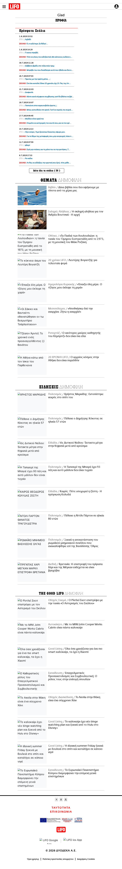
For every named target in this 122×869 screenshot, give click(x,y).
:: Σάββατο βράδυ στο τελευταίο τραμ (39, 66)
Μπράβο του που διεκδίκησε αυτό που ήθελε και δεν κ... (50, 70)
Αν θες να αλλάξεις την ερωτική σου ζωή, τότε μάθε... (49, 163)
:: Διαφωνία (28, 92)
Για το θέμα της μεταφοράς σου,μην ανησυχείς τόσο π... (50, 136)
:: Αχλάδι (27, 39)
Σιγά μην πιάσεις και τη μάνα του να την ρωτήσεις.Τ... (48, 149)
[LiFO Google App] (49, 841)
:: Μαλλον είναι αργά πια (34, 119)
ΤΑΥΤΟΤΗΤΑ (61, 807)
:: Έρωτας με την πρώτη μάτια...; (37, 79)
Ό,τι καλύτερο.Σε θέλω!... (37, 44)
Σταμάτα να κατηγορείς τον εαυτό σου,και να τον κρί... (49, 123)
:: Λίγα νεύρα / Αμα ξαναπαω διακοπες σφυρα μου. (44, 132)
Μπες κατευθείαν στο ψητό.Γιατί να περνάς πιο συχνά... (50, 110)
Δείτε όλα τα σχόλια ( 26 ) (46, 170)
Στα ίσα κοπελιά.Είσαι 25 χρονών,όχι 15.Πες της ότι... (49, 83)
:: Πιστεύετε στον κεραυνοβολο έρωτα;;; (40, 106)
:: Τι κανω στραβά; (31, 53)
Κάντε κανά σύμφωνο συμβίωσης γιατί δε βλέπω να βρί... (50, 97)
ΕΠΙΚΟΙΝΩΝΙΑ (61, 811)
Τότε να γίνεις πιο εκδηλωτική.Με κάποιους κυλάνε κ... (49, 57)
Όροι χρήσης (33, 859)
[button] (4, 6)
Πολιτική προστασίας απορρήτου (58, 859)
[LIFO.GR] (14, 7)
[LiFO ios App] (72, 841)
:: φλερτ (27, 145)
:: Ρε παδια (28, 158)
